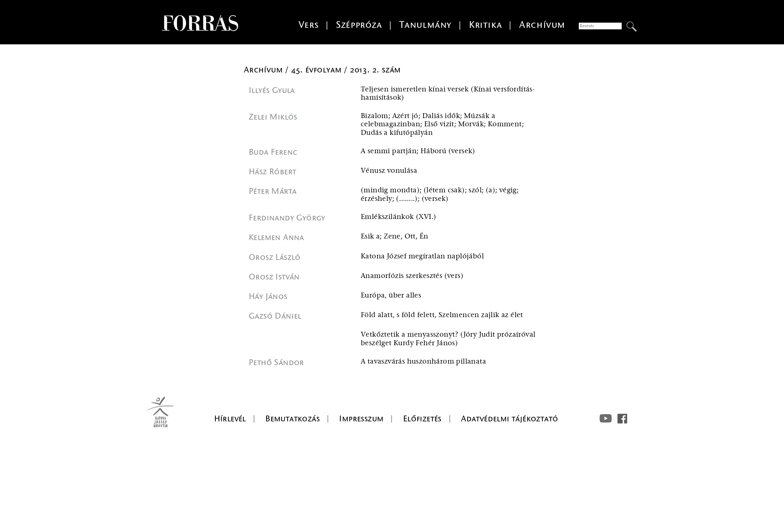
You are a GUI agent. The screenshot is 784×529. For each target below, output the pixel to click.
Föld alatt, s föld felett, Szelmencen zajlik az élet (442, 315)
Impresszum (361, 418)
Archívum (542, 25)
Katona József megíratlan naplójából (422, 256)
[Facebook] (622, 419)
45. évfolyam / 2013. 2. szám (346, 70)
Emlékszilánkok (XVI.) (398, 217)
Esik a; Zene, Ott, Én (394, 236)
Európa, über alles (391, 295)
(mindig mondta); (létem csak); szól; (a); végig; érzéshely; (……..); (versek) (439, 195)
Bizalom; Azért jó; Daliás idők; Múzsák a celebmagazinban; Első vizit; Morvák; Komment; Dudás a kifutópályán (442, 124)
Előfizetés (422, 418)
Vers (309, 25)
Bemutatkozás (292, 418)
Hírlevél (230, 418)
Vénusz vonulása (389, 171)
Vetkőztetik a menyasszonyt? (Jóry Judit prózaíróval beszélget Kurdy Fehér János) (448, 339)
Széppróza (359, 25)
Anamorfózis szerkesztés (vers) (412, 276)
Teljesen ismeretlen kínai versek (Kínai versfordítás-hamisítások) (448, 94)
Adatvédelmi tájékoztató (509, 418)
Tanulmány (425, 25)
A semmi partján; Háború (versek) (418, 151)
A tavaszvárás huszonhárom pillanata (423, 361)
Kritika (485, 25)
